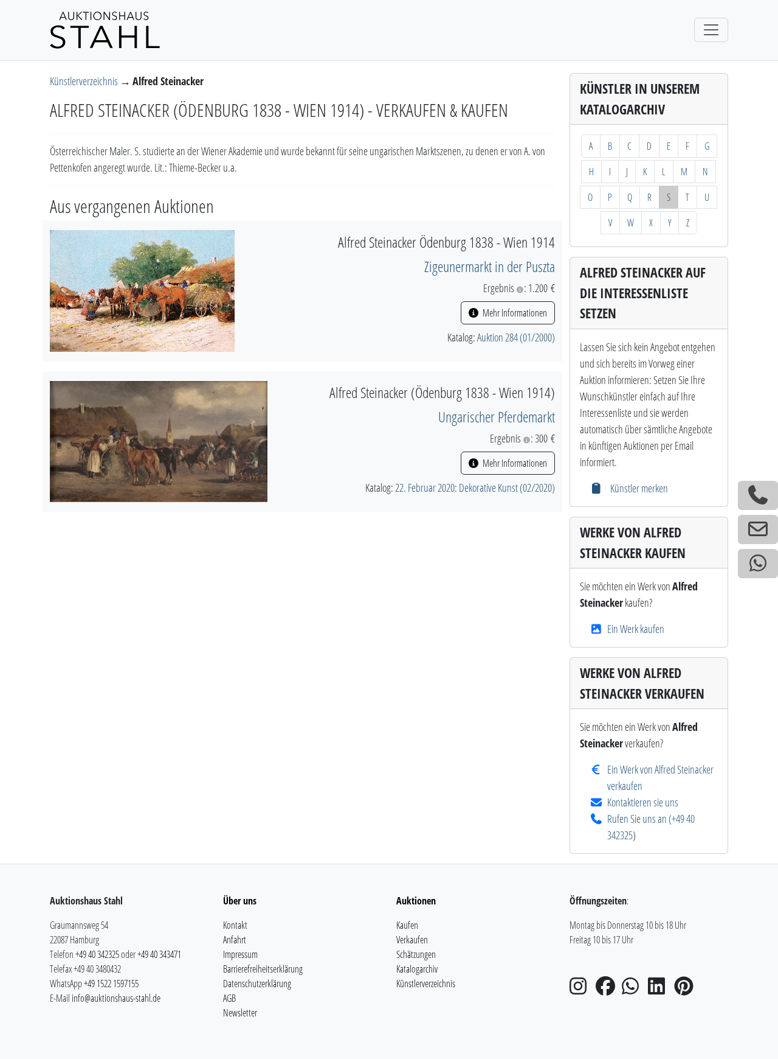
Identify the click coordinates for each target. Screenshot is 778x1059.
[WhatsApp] (634, 989)
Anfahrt (234, 939)
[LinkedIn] (660, 989)
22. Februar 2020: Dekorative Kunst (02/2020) (475, 487)
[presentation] (142, 289)
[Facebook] (608, 989)
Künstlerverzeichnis (85, 81)
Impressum (240, 954)
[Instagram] (582, 989)
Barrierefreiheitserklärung (263, 969)
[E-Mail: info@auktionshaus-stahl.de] (758, 529)
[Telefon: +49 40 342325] (758, 495)
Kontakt (235, 925)
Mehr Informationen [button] (514, 313)
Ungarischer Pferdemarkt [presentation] (496, 417)
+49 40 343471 (159, 954)
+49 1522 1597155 (111, 983)
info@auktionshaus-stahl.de (116, 998)
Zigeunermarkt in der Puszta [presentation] (489, 266)
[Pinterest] (686, 989)
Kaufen (407, 925)
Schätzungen (416, 954)
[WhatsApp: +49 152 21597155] (758, 563)
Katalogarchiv (417, 969)
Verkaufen (412, 939)
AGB (229, 998)
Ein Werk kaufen (635, 628)
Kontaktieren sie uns (642, 802)
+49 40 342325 (97, 954)
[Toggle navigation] (711, 30)
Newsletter (240, 1012)
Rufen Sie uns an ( (639, 818)
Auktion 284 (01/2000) (516, 337)
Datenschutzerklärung (257, 983)
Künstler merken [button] (637, 488)
